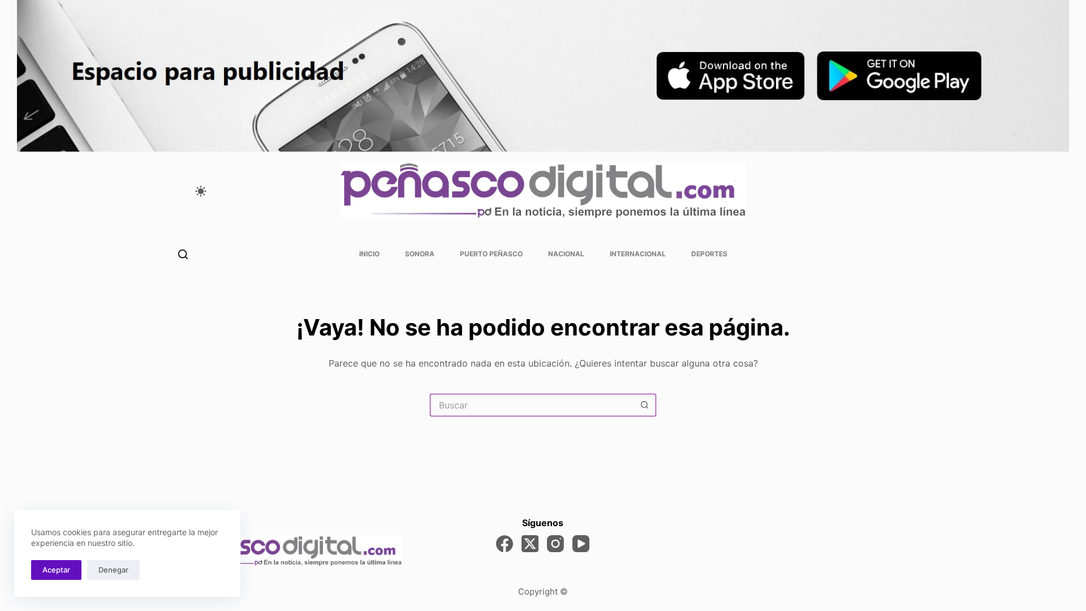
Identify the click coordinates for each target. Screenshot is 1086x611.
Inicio (369, 253)
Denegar (113, 569)
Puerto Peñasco (491, 253)
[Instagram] (555, 543)
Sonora (419, 253)
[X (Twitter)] (530, 543)
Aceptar (56, 569)
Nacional (566, 253)
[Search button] (645, 405)
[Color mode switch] (200, 191)
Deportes (709, 253)
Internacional (638, 253)
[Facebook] (504, 543)
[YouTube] (580, 543)
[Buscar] (183, 254)
